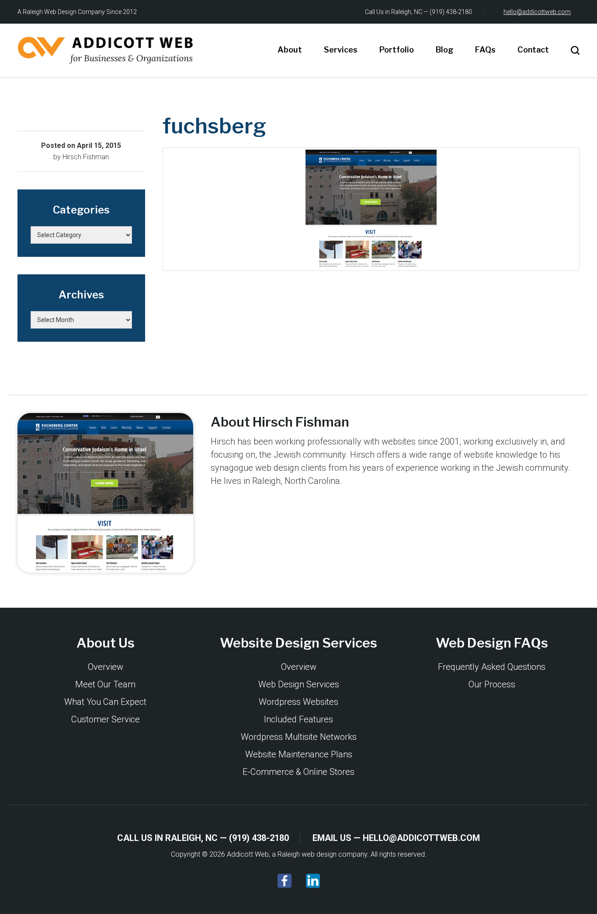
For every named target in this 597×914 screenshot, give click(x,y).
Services (341, 49)
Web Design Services (298, 684)
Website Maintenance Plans (298, 754)
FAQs (485, 49)
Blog (444, 49)
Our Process (492, 684)
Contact (533, 49)
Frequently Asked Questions (491, 667)
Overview (105, 667)
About (290, 49)
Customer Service (105, 719)
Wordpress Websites (298, 702)
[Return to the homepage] (105, 50)
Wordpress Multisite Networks (299, 737)
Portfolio (396, 49)
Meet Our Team (105, 684)
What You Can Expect (105, 702)
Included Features (298, 719)
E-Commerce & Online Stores (298, 772)
